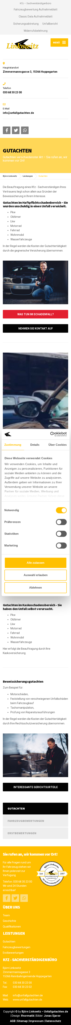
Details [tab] (35, 444)
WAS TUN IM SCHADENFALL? (35, 314)
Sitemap (22, 1021)
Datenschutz (53, 1021)
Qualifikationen (12, 926)
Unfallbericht (50, 23)
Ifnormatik (27, 1015)
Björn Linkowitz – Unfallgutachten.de (45, 1011)
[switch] (61, 522)
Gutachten (16, 808)
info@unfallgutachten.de (28, 995)
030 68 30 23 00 (22, 881)
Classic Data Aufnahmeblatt (35, 16)
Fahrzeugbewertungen (26, 821)
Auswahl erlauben (36, 575)
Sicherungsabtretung (26, 23)
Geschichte (9, 920)
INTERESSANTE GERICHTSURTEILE (35, 787)
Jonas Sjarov (52, 1015)
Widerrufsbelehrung (36, 30)
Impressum (36, 1021)
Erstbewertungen (22, 833)
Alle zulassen (35, 562)
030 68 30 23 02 (22, 986)
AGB (12, 1021)
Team (6, 915)
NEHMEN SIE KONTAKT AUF (35, 328)
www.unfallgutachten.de (27, 999)
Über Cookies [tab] (57, 444)
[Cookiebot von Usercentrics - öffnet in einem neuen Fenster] (50, 434)
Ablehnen (35, 587)
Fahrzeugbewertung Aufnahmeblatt (35, 9)
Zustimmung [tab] (12, 444)
